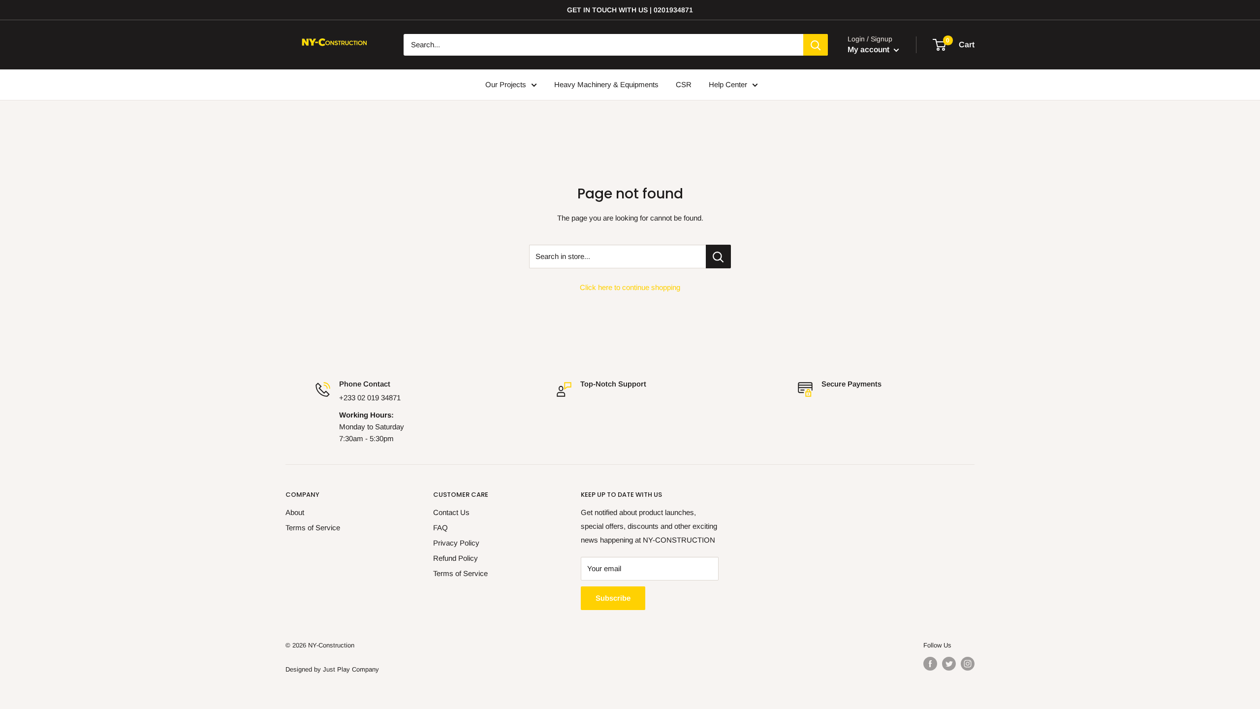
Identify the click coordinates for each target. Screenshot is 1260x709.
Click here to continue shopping (630, 287)
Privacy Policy (456, 543)
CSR (684, 84)
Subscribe (613, 598)
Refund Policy (455, 558)
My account (869, 49)
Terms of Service (312, 527)
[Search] (815, 45)
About (294, 512)
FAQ (440, 527)
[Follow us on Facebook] (930, 664)
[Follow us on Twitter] (949, 664)
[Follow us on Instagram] (968, 664)
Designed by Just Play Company (332, 669)
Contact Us (451, 512)
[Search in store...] (718, 256)
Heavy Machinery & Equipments (606, 84)
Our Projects (505, 84)
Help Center (728, 84)
